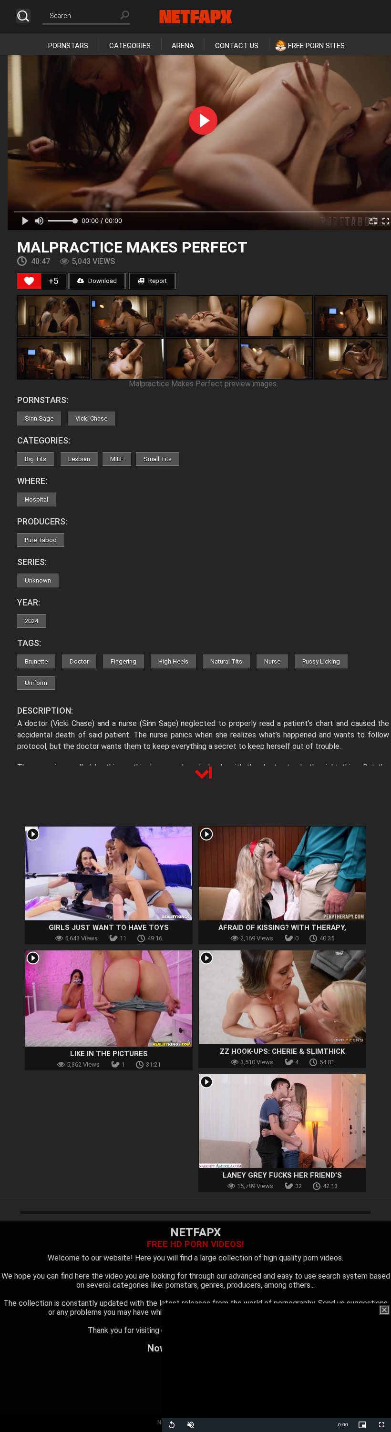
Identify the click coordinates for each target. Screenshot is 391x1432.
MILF (116, 459)
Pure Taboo (41, 540)
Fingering (123, 661)
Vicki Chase (91, 418)
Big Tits (35, 459)
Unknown (38, 580)
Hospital (36, 499)
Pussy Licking (321, 661)
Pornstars (68, 45)
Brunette (36, 661)
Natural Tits (226, 661)
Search (23, 16)
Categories (130, 45)
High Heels (173, 661)
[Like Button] (29, 281)
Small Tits (158, 459)
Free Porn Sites (316, 45)
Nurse (272, 661)
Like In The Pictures (109, 1053)
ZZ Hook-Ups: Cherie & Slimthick (282, 1051)
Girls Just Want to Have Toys (109, 927)
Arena (183, 45)
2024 (31, 621)
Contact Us (236, 45)
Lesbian (79, 459)
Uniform (36, 682)
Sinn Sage (39, 418)
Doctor (79, 661)
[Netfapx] (196, 16)
